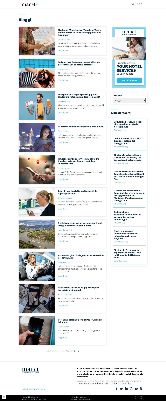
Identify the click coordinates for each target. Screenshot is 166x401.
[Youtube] (136, 388)
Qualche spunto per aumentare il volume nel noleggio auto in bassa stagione (126, 235)
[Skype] (141, 388)
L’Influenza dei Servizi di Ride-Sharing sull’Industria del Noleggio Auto (128, 124)
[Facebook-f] (116, 388)
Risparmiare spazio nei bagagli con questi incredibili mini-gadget (78, 288)
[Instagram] (131, 388)
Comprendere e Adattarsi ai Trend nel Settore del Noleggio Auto (127, 140)
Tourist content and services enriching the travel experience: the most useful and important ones (78, 161)
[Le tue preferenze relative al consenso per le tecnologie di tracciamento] (4, 397)
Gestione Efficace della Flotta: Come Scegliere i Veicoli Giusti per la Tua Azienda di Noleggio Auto (129, 175)
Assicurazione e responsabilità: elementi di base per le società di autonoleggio (127, 216)
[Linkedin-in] (126, 388)
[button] (133, 4)
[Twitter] (121, 388)
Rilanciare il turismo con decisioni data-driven (80, 127)
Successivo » (72, 351)
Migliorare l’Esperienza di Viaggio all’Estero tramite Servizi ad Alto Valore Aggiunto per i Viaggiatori (79, 32)
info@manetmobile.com (33, 389)
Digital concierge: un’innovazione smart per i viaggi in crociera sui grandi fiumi (80, 224)
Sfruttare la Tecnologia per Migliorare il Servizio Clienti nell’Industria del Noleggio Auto (127, 254)
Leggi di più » (63, 50)
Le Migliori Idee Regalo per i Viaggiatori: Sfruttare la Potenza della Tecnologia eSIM (79, 95)
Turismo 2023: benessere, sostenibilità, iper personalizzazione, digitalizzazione (79, 63)
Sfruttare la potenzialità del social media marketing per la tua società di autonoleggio (129, 157)
